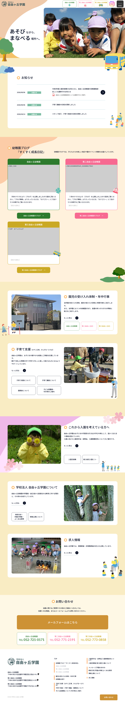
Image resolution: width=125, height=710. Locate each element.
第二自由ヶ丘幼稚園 (85, 2)
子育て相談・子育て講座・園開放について (70, 688)
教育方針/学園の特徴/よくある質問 (100, 670)
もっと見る (68, 318)
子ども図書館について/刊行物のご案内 (68, 691)
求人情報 (91, 678)
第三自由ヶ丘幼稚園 (101, 2)
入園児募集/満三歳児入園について (100, 663)
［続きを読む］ (15, 205)
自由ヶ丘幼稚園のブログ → (33, 215)
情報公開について (94, 673)
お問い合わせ (108, 697)
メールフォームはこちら (63, 622)
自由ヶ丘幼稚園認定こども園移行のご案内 (70, 95)
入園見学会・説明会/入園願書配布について (101, 659)
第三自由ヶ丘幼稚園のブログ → (33, 270)
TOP (55, 659)
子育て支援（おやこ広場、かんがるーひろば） (70, 684)
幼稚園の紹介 (60, 679)
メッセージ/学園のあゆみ (97, 667)
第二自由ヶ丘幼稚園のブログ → (91, 215)
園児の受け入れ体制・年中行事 (66, 676)
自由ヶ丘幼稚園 (69, 2)
